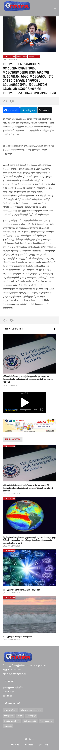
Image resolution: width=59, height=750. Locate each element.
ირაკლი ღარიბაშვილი (31, 710)
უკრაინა (8, 726)
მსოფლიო (8, 715)
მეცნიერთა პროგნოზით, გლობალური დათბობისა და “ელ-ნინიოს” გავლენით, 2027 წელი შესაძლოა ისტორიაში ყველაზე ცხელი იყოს (29, 540)
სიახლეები (34, 56)
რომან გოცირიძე (12, 721)
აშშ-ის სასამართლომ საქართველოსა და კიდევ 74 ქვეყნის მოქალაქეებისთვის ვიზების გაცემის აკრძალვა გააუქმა (28, 379)
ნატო (20, 715)
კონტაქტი (43, 745)
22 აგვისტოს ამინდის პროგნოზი (17, 636)
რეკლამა (29, 745)
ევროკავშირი (10, 710)
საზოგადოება (30, 721)
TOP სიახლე (9, 56)
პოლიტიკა (22, 56)
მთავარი (15, 745)
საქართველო (47, 721)
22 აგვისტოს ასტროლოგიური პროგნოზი (21, 589)
